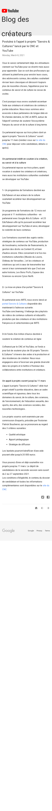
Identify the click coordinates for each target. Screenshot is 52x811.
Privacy (40, 531)
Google (31, 531)
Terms (47, 531)
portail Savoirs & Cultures (14, 303)
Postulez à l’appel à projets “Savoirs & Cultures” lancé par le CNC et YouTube (26, 46)
